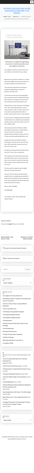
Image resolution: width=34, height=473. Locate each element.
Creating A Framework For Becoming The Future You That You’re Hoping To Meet (16, 403)
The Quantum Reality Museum (11, 314)
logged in (10, 224)
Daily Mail (9, 190)
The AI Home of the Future (10, 366)
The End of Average (8, 337)
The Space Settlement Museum (11, 374)
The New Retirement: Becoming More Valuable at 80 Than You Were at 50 (17, 386)
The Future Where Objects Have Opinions (14, 377)
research (6, 199)
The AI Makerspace (8, 328)
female (21, 196)
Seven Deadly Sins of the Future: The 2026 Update (17, 392)
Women (11, 199)
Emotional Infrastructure (10, 331)
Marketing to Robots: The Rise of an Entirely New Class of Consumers (17, 299)
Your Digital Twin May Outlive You (12, 295)
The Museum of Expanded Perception (13, 311)
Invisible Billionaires (8, 382)
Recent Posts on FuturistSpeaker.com (16, 355)
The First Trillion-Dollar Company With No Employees (15, 305)
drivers (17, 196)
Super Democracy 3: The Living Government (15, 397)
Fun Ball (14, 186)
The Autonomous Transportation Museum (14, 369)
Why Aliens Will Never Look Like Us (13, 340)
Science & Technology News (15, 37)
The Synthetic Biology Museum (11, 317)
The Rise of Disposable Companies (12, 334)
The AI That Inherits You (9, 308)
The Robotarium (7, 320)
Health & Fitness (16, 35)
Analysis (9, 35)
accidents (9, 196)
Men (24, 196)
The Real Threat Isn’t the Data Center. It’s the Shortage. (15, 324)
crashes (13, 196)
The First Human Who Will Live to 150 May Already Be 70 (15, 360)
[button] (32, 1)
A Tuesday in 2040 (8, 343)
